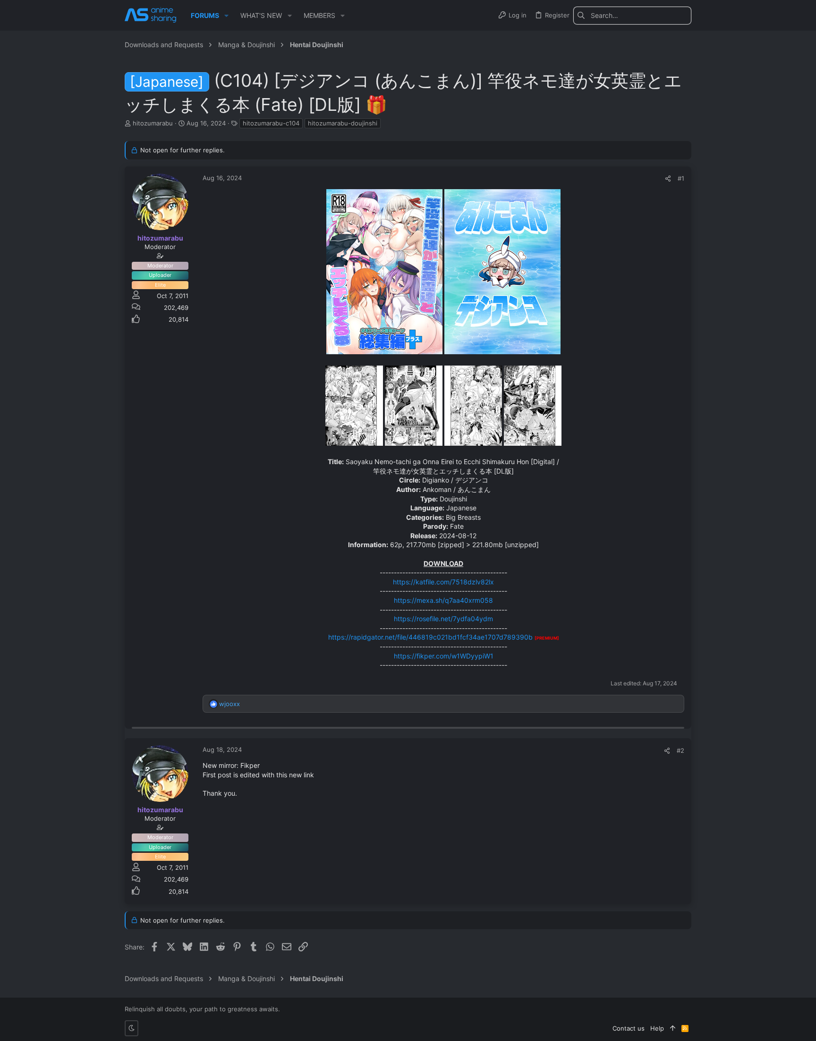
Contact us (628, 1028)
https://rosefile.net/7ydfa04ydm (443, 619)
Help (657, 1028)
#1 (681, 178)
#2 (680, 750)
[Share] (668, 178)
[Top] (673, 1028)
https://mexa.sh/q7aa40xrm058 (443, 600)
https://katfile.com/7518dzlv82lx (443, 582)
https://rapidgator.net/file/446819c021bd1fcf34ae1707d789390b (430, 637)
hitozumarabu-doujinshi (342, 123)
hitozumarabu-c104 (271, 123)
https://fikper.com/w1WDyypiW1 (443, 656)
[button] (226, 15)
